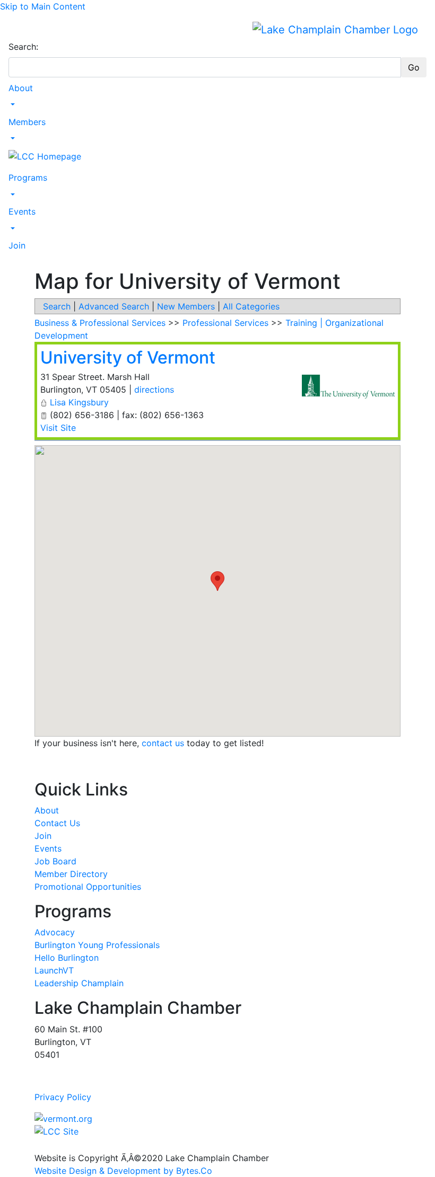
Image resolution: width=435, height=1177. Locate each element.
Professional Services (225, 322)
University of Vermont (127, 357)
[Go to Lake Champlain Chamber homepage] (335, 29)
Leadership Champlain (79, 983)
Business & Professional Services (100, 322)
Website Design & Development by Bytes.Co (123, 1170)
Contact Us (57, 823)
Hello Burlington (66, 957)
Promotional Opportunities (87, 886)
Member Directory (71, 874)
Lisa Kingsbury (79, 402)
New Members (186, 306)
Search (57, 306)
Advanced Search (114, 306)
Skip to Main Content (42, 6)
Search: (23, 46)
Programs (27, 177)
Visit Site (58, 427)
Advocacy (54, 932)
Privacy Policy (62, 1097)
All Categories (251, 306)
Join (16, 245)
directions (154, 389)
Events (22, 211)
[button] (217, 581)
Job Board (55, 861)
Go (414, 67)
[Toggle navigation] (15, 29)
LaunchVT (54, 970)
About (20, 88)
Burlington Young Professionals (97, 945)
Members (27, 122)
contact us (163, 743)
